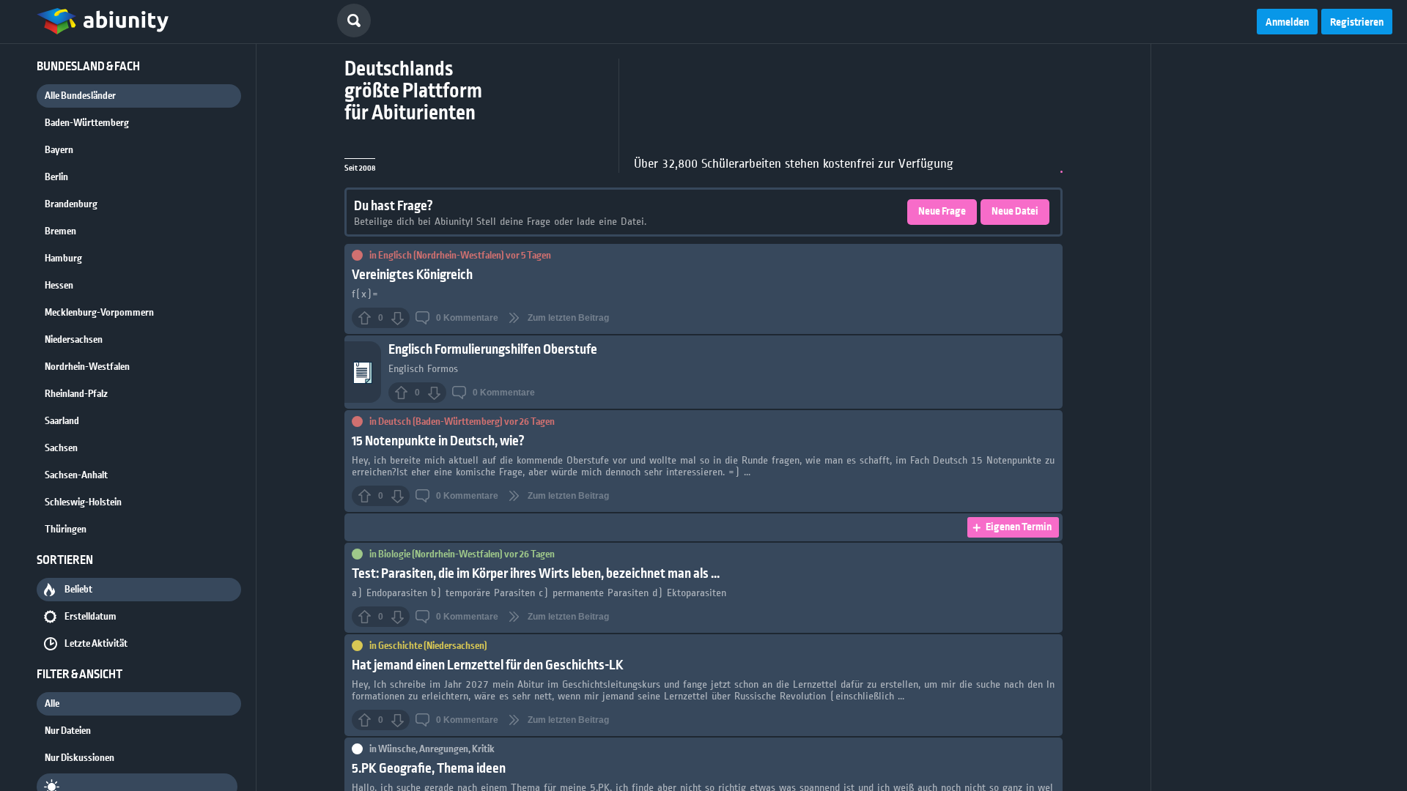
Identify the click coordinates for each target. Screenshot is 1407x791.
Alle (52, 703)
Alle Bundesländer (80, 96)
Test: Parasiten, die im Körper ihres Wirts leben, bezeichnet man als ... (536, 574)
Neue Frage (942, 211)
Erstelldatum (90, 616)
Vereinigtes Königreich (412, 275)
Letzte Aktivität (96, 643)
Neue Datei (1014, 211)
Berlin (56, 177)
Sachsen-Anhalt (76, 475)
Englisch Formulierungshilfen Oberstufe (492, 350)
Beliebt (78, 589)
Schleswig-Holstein (83, 502)
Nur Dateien (68, 731)
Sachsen (61, 448)
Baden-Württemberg (87, 123)
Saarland (62, 421)
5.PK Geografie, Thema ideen (429, 769)
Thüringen (65, 529)
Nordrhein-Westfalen (87, 367)
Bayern (59, 150)
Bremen (60, 231)
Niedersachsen (74, 339)
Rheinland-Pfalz (76, 394)
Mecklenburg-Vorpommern (99, 312)
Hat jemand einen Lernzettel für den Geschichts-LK (488, 665)
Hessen (59, 285)
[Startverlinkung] (103, 22)
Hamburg (63, 258)
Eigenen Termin (1019, 527)
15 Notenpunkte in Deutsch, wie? (438, 441)
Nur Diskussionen (79, 758)
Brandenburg (71, 204)
